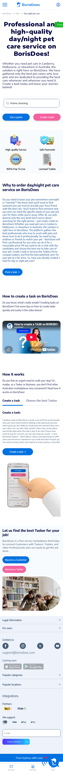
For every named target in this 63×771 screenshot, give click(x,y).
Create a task (47, 117)
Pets (18, 13)
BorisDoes (6, 13)
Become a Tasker (14, 569)
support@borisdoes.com (18, 652)
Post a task (11, 272)
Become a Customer (16, 559)
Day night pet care (32, 13)
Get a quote (16, 117)
